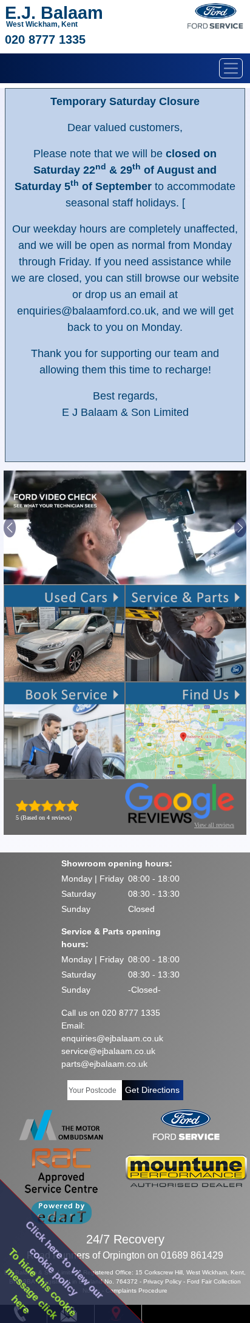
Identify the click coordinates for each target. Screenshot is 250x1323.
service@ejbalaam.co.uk (108, 1051)
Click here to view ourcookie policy (64, 1260)
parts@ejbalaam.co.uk (104, 1064)
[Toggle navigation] (231, 68)
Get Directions (152, 1090)
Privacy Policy (162, 1281)
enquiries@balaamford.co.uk (86, 311)
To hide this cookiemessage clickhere (41, 1284)
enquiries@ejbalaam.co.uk (112, 1038)
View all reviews (214, 824)
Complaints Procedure (136, 1290)
